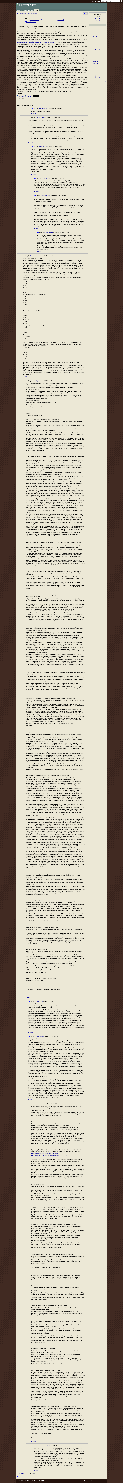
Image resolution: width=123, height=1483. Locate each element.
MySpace (21, 96)
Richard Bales (45, 178)
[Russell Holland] (20, 22)
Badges (85, 1481)
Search (121, 1)
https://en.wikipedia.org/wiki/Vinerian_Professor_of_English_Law (49, 1155)
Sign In (98, 1)
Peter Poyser (36, 381)
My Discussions (32, 13)
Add (87, 14)
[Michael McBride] (97, 56)
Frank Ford (30, 1481)
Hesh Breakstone (43, 108)
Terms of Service (102, 1481)
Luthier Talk (61, 20)
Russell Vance (39, 1001)
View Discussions (31, 22)
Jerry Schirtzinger (96, 76)
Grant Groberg (97, 49)
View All (104, 81)
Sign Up (93, 1)
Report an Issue (92, 1481)
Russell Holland (34, 20)
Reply (33, 113)
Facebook (29, 96)
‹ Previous (21, 1473)
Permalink (32, 109)
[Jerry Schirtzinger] (97, 70)
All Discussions (21, 13)
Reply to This (21, 102)
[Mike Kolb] (97, 31)
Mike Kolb (96, 37)
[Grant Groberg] (97, 43)
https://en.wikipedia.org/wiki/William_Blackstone (44, 1153)
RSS (18, 1476)
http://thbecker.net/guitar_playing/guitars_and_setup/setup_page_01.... (36, 42)
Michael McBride (95, 62)
